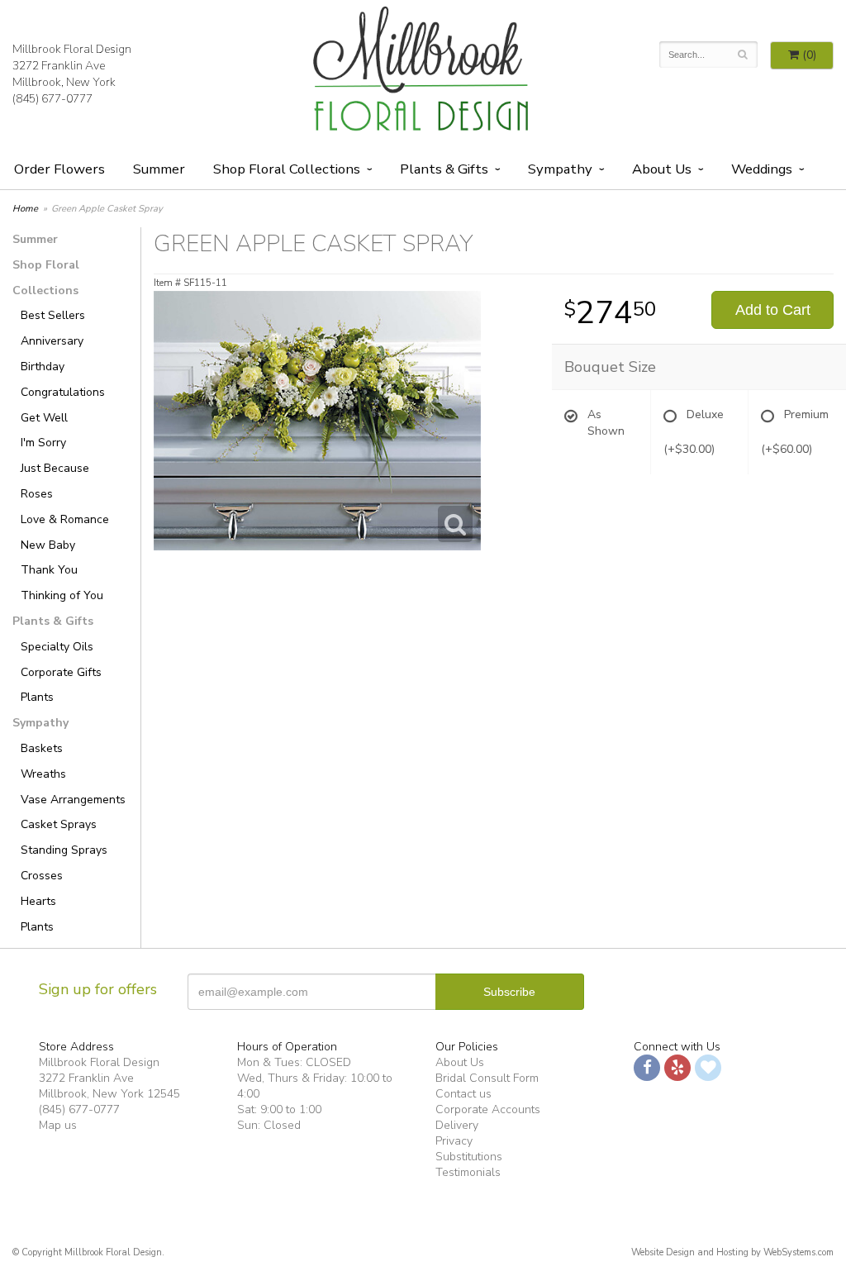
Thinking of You (62, 595)
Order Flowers (59, 169)
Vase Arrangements (73, 799)
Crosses (42, 875)
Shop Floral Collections (286, 169)
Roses (37, 494)
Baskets (42, 748)
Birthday (42, 366)
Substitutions (468, 1156)
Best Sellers (53, 315)
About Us (459, 1062)
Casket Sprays (59, 824)
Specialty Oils (57, 647)
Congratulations (63, 392)
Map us (58, 1125)
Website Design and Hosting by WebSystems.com (732, 1252)
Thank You (49, 570)
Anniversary (52, 341)
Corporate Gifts (61, 672)
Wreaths (43, 774)
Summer (159, 169)
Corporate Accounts (487, 1109)
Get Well (44, 418)
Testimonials (468, 1172)
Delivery (456, 1125)
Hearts (38, 901)
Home (25, 208)
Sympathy (560, 169)
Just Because (55, 468)
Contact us (463, 1094)
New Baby (48, 545)
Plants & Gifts (444, 169)
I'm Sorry (43, 442)
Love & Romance (65, 519)
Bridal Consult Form (487, 1078)
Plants (37, 697)
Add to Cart (772, 310)
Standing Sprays (64, 850)
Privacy (454, 1141)
